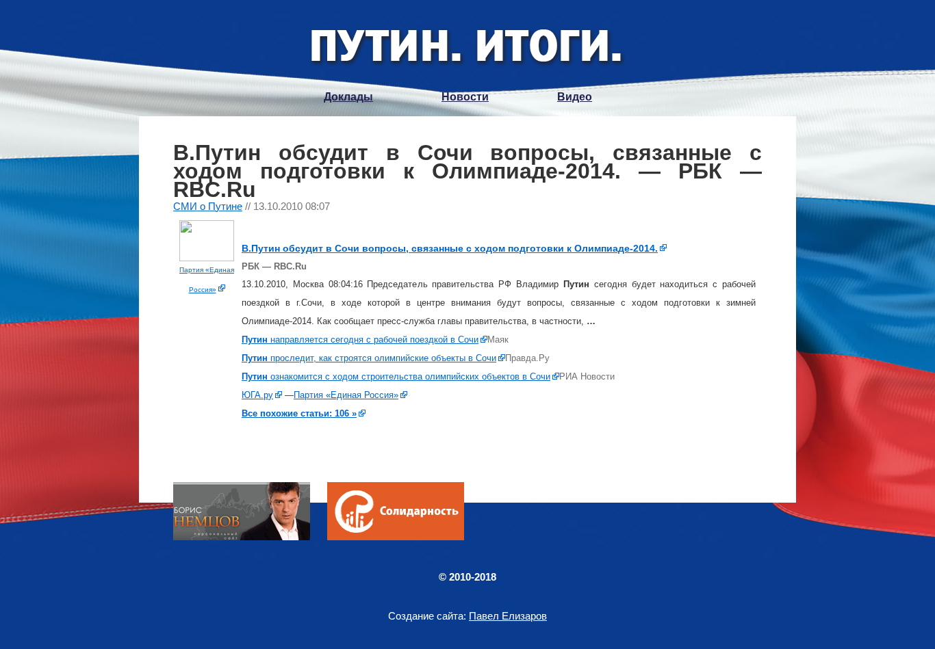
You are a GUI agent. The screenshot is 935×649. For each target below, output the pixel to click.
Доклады (348, 97)
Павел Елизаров (508, 616)
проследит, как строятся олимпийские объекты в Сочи (369, 358)
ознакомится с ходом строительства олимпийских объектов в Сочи (396, 376)
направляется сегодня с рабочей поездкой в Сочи (360, 339)
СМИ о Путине (207, 206)
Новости (465, 97)
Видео (574, 97)
